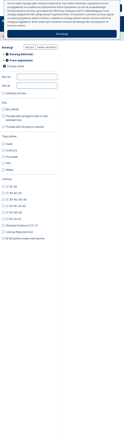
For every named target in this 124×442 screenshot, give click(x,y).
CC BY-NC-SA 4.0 (16, 206)
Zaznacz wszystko (46, 47)
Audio (9, 144)
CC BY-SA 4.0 (13, 219)
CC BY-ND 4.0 (14, 212)
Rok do (6, 85)
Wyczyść (29, 47)
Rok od (6, 77)
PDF (8, 163)
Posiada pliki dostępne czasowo (25, 127)
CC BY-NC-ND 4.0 (16, 199)
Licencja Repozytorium (19, 232)
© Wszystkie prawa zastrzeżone (25, 238)
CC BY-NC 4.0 (14, 193)
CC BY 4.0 (11, 186)
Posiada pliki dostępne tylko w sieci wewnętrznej (27, 118)
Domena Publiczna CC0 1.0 (22, 225)
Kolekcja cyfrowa (16, 93)
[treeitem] (29, 54)
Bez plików (12, 109)
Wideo (9, 170)
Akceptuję (62, 34)
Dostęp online (15, 66)
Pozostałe (12, 157)
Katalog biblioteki (21, 54)
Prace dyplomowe (21, 60)
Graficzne (11, 150)
